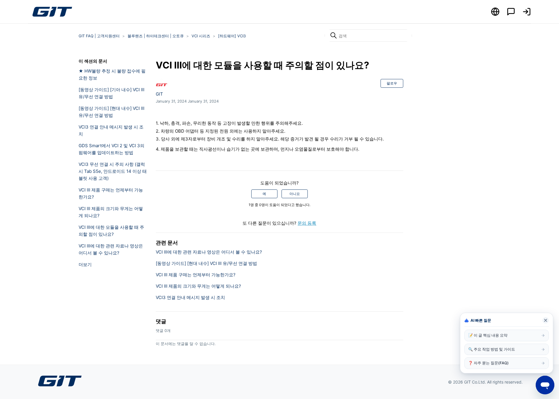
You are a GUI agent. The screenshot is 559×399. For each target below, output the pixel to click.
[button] (526, 12)
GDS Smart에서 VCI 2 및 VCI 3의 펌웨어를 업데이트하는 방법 (111, 149)
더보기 (85, 264)
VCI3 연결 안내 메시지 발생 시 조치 (111, 130)
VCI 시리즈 (201, 36)
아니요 (294, 193)
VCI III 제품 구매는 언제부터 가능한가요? (111, 193)
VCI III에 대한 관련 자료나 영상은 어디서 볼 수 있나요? (111, 249)
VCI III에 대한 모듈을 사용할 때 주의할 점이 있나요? (111, 230)
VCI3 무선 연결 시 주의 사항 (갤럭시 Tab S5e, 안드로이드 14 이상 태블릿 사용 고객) (113, 171)
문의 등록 (307, 223)
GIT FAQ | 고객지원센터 (99, 36)
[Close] (545, 320)
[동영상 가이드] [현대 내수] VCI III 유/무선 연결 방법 (111, 112)
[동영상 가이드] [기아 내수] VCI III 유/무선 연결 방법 (111, 93)
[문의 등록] (511, 12)
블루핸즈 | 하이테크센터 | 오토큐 (156, 36)
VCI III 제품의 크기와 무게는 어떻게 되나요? (111, 212)
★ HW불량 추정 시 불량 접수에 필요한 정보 (112, 74)
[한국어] (495, 12)
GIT (159, 94)
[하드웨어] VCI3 (232, 36)
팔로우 (392, 83)
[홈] (52, 12)
